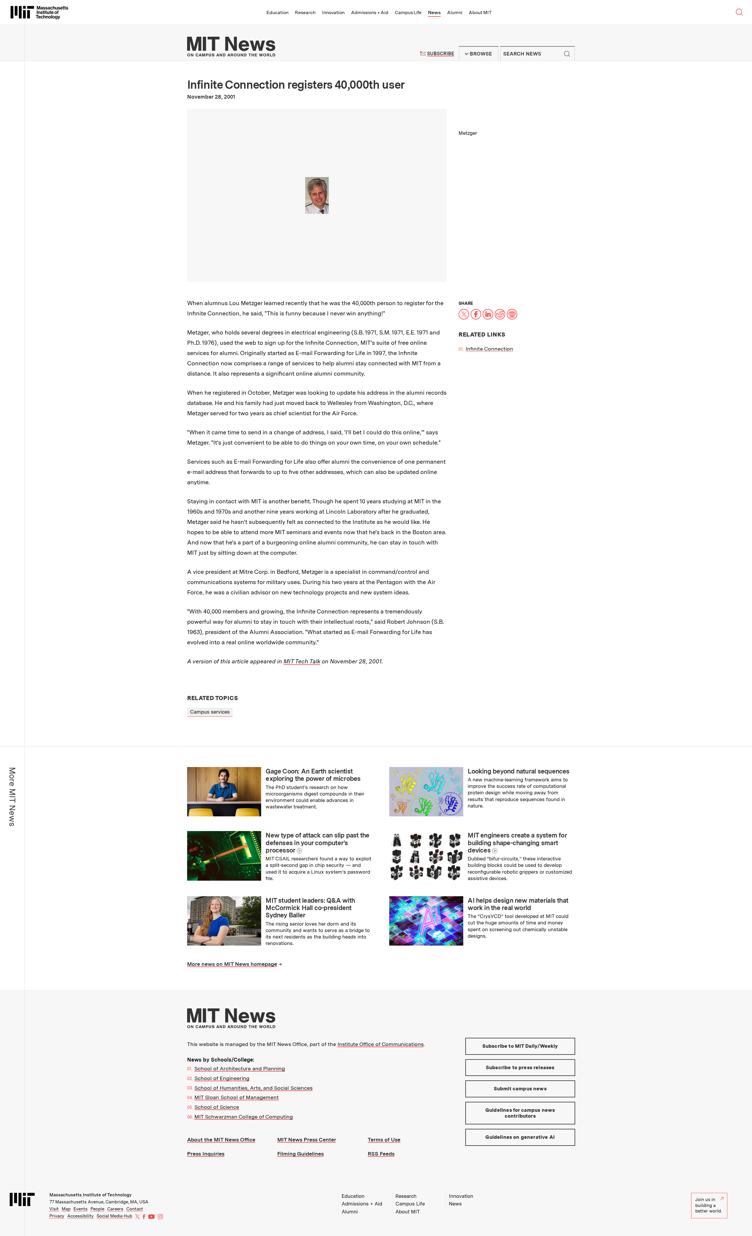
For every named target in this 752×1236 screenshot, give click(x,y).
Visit (54, 1209)
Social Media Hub (114, 1216)
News (434, 12)
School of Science (216, 1107)
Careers (115, 1209)
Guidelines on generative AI (520, 1137)
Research (305, 12)
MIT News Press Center (306, 1139)
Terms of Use (384, 1139)
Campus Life (408, 12)
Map (66, 1209)
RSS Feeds (381, 1154)
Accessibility (80, 1216)
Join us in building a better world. (708, 1205)
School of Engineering (221, 1078)
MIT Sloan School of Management (236, 1097)
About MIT (480, 12)
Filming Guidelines (300, 1154)
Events (80, 1209)
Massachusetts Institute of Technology (90, 1195)
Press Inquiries (205, 1154)
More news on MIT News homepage (232, 964)
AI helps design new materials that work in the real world (518, 904)
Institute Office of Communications (381, 1044)
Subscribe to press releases (520, 1067)
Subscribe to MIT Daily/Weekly (520, 1046)
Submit (567, 54)
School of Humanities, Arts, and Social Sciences (253, 1088)
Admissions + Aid (369, 12)
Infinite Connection (489, 349)
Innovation (333, 12)
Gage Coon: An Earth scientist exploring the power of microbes (313, 774)
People (97, 1209)
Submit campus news (520, 1089)
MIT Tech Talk (301, 661)
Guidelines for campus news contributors (520, 1113)
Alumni (454, 12)
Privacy (56, 1216)
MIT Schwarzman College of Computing (243, 1117)
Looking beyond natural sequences (518, 771)
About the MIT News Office (221, 1139)
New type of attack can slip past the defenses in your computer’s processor (317, 842)
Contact (134, 1209)
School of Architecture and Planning (239, 1068)
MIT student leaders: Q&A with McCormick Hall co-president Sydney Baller (310, 908)
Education (277, 12)
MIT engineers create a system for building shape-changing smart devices (517, 842)
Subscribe (440, 53)
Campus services (210, 712)
